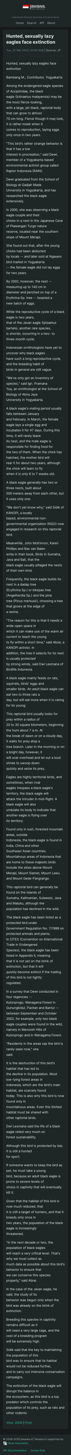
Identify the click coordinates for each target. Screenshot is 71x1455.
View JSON (14, 1423)
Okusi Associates (18, 1443)
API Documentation (15, 1450)
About (51, 23)
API (42, 23)
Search (32, 23)
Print (28, 1423)
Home (20, 23)
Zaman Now (37, 1450)
